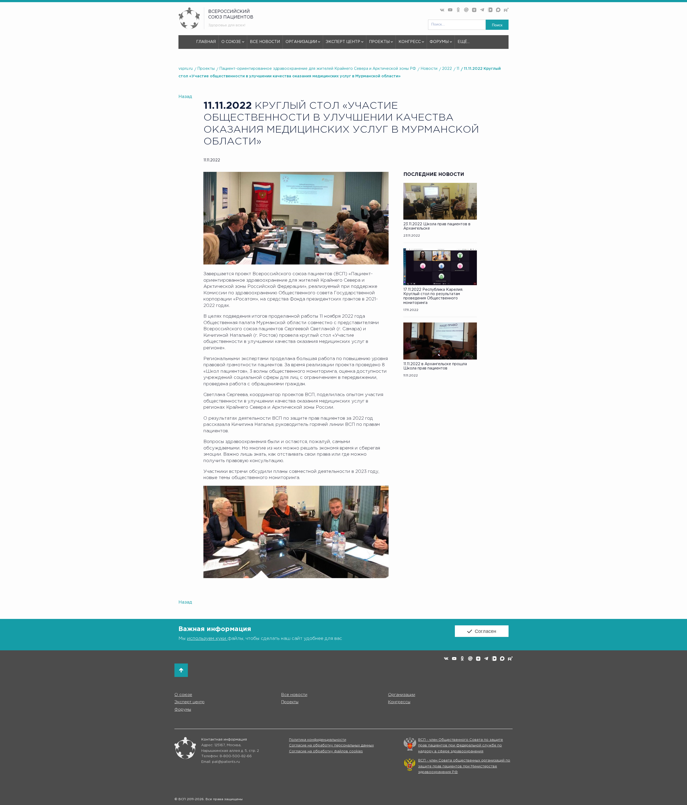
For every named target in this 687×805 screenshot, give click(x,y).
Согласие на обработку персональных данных (331, 745)
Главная (206, 41)
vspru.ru (185, 68)
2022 (447, 68)
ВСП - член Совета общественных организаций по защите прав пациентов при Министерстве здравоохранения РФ (464, 766)
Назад (185, 97)
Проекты (379, 41)
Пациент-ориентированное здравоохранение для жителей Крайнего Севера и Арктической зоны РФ (317, 68)
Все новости (265, 41)
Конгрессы (399, 702)
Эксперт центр (343, 41)
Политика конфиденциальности (317, 739)
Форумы (439, 41)
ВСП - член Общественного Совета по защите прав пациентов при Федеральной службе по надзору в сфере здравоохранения (460, 745)
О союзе (231, 41)
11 (457, 68)
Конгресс (410, 41)
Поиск (497, 25)
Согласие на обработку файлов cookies (326, 751)
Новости (429, 68)
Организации (301, 41)
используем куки (207, 639)
